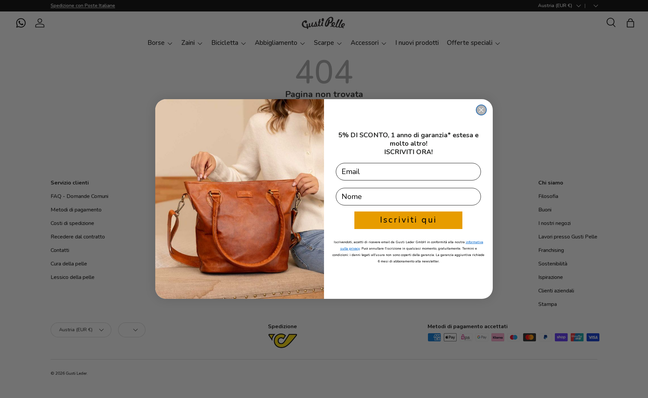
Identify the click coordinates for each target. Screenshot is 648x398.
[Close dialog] (481, 110)
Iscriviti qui (408, 220)
